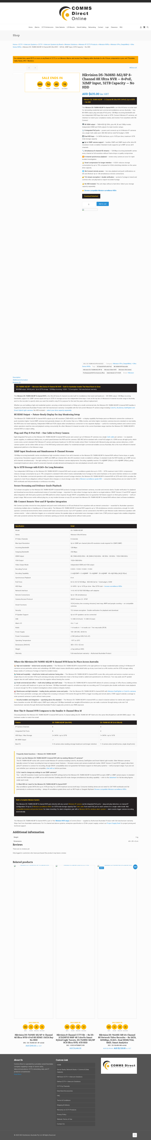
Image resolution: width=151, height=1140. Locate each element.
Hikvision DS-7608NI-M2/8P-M (92, 369)
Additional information (20, 380)
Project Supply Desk (113, 823)
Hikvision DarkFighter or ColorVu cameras (122, 691)
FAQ (58, 1096)
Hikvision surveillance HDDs (42, 807)
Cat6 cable (110, 437)
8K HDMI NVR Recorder (121, 366)
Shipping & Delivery (63, 1105)
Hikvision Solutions (70, 44)
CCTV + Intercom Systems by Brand (50, 44)
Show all (134, 68)
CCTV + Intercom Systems (27, 44)
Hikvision (131, 373)
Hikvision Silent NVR (110, 369)
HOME (59, 1065)
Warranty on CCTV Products (66, 1110)
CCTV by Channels (63, 1086)
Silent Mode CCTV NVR (114, 373)
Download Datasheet (91, 196)
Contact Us (61, 1124)
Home (15, 44)
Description (16, 377)
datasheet (113, 777)
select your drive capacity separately (59, 410)
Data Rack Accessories (65, 1091)
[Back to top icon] (135, 1135)
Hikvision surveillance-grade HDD (91, 479)
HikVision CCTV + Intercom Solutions (69, 1077)
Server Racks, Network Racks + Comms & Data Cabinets (73, 1071)
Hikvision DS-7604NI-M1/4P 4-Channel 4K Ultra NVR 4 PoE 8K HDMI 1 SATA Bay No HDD (33, 1037)
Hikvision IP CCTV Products (88, 44)
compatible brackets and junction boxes (29, 809)
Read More (17, 1074)
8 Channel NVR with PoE (104, 366)
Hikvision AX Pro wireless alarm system (92, 809)
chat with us (50, 768)
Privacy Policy (61, 1114)
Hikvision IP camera (75, 804)
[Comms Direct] (75, 13)
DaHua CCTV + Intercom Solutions (69, 1081)
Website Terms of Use (64, 1119)
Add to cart (102, 204)
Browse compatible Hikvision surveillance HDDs (110, 789)
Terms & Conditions (63, 1100)
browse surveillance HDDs (113, 586)
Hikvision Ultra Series (125, 369)
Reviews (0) (17, 382)
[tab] (75, 377)
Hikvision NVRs (104, 44)
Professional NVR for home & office (94, 373)
